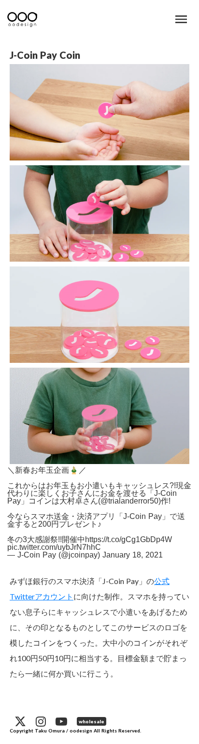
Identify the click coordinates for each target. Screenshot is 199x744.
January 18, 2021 (132, 555)
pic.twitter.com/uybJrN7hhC (54, 547)
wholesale (91, 721)
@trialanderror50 (129, 501)
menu (181, 19)
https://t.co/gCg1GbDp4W (128, 539)
